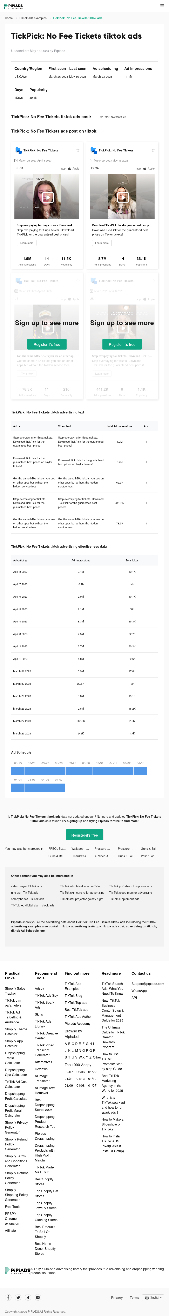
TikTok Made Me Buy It (44, 1169)
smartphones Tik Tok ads (27, 899)
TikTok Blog (73, 995)
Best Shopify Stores (44, 1181)
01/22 (91, 1071)
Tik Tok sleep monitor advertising (130, 892)
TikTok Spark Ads (44, 1005)
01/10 (91, 1078)
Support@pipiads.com (147, 983)
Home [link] (9, 18)
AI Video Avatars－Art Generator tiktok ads (106, 856)
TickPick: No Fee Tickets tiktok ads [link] (77, 18)
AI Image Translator (42, 1078)
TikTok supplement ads (124, 899)
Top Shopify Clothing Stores (46, 1217)
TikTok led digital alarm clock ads (32, 905)
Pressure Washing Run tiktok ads (106, 848)
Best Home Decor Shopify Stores (45, 1248)
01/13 (80, 1078)
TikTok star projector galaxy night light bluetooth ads (84, 899)
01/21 (68, 1078)
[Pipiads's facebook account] (8, 1297)
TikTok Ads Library (43, 1024)
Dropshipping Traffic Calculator (15, 1057)
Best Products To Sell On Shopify (45, 1231)
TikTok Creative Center (46, 1035)
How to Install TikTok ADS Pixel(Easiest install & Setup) (113, 1143)
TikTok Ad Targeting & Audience (13, 1017)
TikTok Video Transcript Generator (44, 1050)
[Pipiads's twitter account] (18, 1297)
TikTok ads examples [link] (33, 18)
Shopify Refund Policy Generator (16, 1144)
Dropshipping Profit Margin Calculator (15, 1110)
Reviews (41, 1069)
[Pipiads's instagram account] (38, 1297)
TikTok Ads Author (78, 1016)
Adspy (39, 988)
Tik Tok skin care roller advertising (82, 892)
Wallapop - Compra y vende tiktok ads (83, 848)
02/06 (80, 1071)
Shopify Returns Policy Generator (16, 1178)
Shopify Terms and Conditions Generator (16, 1161)
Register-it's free (47, 344)
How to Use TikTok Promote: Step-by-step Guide (112, 1061)
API (134, 997)
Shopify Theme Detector (16, 1031)
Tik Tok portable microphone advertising (133, 886)
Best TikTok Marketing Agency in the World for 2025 (112, 1083)
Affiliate (10, 1230)
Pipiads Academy (77, 1023)
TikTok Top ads (76, 1002)
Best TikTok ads (76, 1009)
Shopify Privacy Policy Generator (16, 1127)
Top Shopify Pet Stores (46, 1193)
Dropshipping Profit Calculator (16, 1096)
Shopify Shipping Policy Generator (16, 1194)
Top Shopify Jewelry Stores (45, 1205)
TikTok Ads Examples (73, 986)
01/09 (68, 1085)
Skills (39, 1014)
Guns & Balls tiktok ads (152, 848)
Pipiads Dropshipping (45, 1136)
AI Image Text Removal (45, 1090)
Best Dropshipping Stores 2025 (45, 1104)
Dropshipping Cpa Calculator (16, 1072)
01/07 (91, 1085)
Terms (135, 1297)
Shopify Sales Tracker (15, 991)
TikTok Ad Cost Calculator (16, 1084)
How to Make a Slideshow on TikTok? (112, 1124)
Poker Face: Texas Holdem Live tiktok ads (152, 856)
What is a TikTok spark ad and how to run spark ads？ (113, 1105)
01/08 (80, 1085)
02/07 (68, 1071)
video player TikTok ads (26, 886)
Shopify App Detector (14, 1043)
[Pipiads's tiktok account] (28, 1297)
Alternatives (43, 1062)
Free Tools (12, 1206)
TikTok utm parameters (13, 1003)
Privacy (117, 1297)
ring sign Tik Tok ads (24, 892)
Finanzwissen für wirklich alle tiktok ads (83, 856)
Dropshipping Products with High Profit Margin (45, 1152)
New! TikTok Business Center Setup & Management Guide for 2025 (113, 1010)
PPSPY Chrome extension (12, 1218)
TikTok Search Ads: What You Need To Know (112, 988)
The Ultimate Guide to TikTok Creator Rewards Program (113, 1037)
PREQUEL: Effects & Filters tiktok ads (60, 848)
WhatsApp (139, 990)
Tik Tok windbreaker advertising (80, 886)
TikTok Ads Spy (46, 995)
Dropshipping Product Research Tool (45, 1121)
